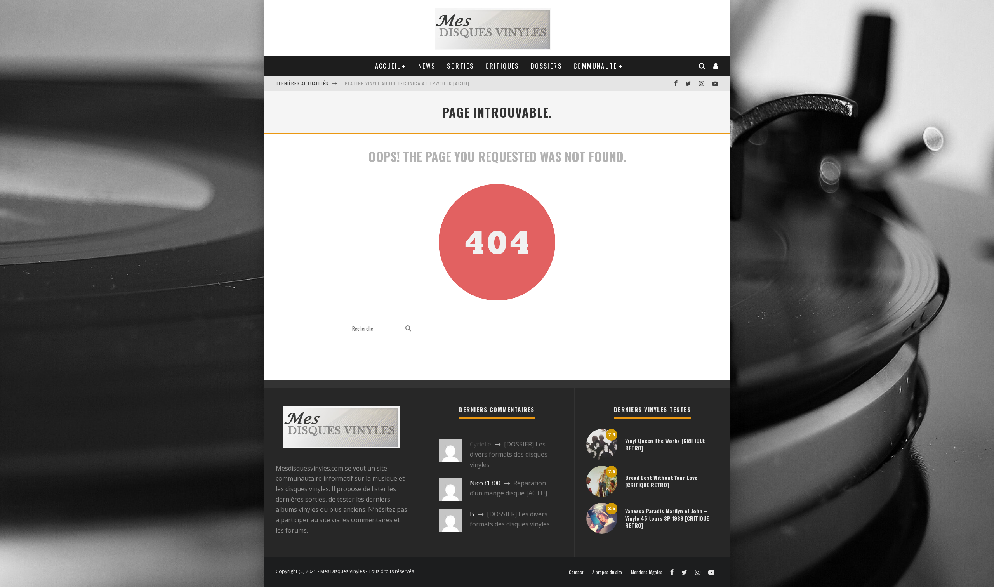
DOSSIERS (546, 66)
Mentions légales (646, 572)
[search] (408, 328)
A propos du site (607, 572)
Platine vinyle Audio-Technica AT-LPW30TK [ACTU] (407, 83)
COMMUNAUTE (595, 66)
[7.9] (601, 457)
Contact (576, 572)
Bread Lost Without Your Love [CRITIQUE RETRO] (661, 480)
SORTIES (460, 66)
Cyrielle (480, 444)
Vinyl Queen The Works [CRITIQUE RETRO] (665, 444)
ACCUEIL (388, 66)
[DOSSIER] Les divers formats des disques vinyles (508, 454)
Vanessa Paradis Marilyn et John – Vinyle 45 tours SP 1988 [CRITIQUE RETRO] (667, 518)
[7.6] (601, 494)
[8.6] (601, 531)
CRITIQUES (502, 66)
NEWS (427, 66)
